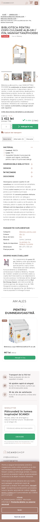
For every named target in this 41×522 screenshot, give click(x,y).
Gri (24, 234)
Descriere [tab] (7, 139)
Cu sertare (23, 242)
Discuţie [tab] (29, 139)
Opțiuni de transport (12, 133)
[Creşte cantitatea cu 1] (11, 125)
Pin (20, 237)
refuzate (20, 497)
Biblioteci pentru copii (27, 232)
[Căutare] (26, 3)
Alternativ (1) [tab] (19, 139)
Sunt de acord (19, 517)
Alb (20, 234)
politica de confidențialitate (23, 443)
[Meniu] (36, 3)
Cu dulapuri (24, 243)
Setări (20, 510)
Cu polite (29, 244)
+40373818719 (10, 461)
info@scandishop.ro (10, 457)
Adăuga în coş (26, 127)
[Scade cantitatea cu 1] (11, 128)
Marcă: (17, 36)
